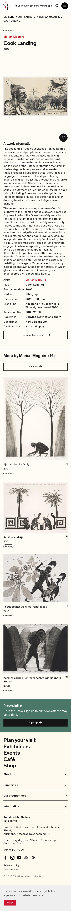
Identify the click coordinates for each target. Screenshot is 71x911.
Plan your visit (19, 740)
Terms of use (10, 869)
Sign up (33, 722)
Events (11, 753)
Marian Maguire (13, 37)
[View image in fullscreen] (63, 138)
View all (33, 366)
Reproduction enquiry (33, 335)
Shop (9, 765)
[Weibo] (33, 858)
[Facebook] (5, 858)
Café (9, 759)
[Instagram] (12, 858)
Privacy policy (11, 865)
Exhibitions (16, 746)
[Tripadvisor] (26, 858)
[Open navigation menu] (64, 5)
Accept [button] (10, 902)
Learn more (37, 895)
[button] (35, 426)
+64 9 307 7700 (13, 850)
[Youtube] (19, 858)
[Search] (57, 5)
